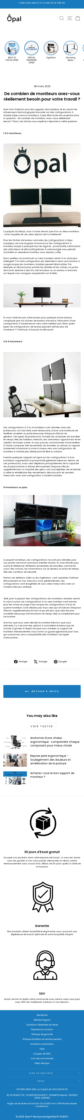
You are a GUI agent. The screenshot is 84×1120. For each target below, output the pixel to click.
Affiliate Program (42, 1019)
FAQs (42, 1048)
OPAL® (41, 1081)
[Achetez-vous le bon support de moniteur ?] (15, 778)
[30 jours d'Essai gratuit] (42, 825)
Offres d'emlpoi (42, 1063)
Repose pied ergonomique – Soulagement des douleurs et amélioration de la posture (50, 759)
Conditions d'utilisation (42, 1044)
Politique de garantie (42, 1034)
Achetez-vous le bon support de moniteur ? (52, 775)
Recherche (42, 1015)
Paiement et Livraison (42, 1029)
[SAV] (42, 966)
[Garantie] (42, 899)
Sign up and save (41, 1073)
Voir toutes (42, 726)
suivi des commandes (42, 1058)
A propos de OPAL (42, 1053)
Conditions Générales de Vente (42, 1024)
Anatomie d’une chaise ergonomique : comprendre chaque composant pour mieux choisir (55, 741)
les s (44, 109)
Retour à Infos (44, 691)
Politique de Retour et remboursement (42, 1039)
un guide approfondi (56, 631)
